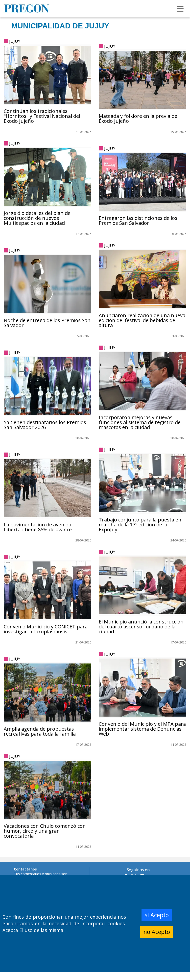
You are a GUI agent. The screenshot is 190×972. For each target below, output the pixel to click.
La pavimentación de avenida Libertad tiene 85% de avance (38, 527)
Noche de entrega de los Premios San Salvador (47, 323)
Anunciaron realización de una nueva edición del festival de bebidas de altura (142, 320)
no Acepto (156, 932)
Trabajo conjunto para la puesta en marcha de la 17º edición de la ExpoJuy (140, 524)
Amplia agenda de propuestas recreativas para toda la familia (40, 731)
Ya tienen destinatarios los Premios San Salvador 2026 (45, 425)
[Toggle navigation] (180, 9)
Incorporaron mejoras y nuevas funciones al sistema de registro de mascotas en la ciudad (140, 422)
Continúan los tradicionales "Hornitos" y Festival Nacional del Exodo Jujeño (42, 116)
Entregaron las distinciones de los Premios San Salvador (138, 220)
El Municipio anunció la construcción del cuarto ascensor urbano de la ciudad (141, 626)
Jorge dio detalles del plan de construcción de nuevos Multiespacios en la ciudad (37, 218)
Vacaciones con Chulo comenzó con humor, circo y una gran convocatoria (45, 831)
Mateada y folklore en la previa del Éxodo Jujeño (138, 118)
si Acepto (157, 915)
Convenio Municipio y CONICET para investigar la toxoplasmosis (46, 629)
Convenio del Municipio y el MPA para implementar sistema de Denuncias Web (142, 729)
